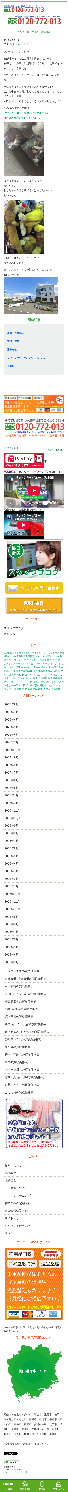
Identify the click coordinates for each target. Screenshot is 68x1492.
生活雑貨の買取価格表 (19, 1092)
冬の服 (10, 366)
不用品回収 (39, 667)
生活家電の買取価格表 (19, 986)
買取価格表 (25, 1489)
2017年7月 (11, 772)
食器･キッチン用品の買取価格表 (26, 1024)
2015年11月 (12, 901)
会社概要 (10, 1172)
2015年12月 (12, 893)
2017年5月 (11, 787)
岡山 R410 (28, 674)
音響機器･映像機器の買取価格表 (26, 978)
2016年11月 (12, 810)
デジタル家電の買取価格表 (22, 971)
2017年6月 (11, 780)
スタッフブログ (14, 628)
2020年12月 (12, 749)
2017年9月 (11, 757)
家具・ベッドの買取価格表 (22, 1084)
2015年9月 (11, 916)
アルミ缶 (57, 656)
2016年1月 (11, 886)
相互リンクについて (18, 1226)
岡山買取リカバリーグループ (45, 681)
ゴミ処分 (34, 660)
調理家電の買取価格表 (19, 1016)
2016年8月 (11, 833)
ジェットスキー (12, 663)
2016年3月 (11, 871)
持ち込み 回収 (19, 44)
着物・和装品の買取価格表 (22, 1054)
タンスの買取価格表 (18, 1047)
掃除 (41, 685)
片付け (12, 689)
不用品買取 (52, 667)
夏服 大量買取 (15, 332)
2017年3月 (11, 803)
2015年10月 (12, 909)
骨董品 (46, 689)
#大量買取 (29, 656)
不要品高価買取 (44, 671)
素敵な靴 (12, 349)
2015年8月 (11, 924)
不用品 (54, 663)
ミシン (24, 663)
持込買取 (33, 685)
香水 (40, 689)
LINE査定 (8, 1489)
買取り (25, 689)
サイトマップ (13, 1218)
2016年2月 (11, 878)
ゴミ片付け (55, 660)
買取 (19, 689)
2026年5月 (11, 727)
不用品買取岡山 (26, 671)
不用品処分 (27, 667)
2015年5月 (11, 947)
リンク (9, 1233)
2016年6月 (11, 848)
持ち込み (9, 634)
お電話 (42, 1489)
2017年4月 (11, 795)
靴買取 (33, 689)
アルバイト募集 (44, 656)
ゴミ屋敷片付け (15, 1187)
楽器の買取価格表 (16, 1062)
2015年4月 (11, 954)
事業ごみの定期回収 (18, 1203)
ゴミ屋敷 (44, 660)
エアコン (8, 660)
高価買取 (56, 689)
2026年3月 (11, 742)
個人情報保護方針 (16, 1210)
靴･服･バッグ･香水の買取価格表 (26, 993)
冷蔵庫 (56, 671)
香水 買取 (13, 341)
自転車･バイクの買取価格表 (23, 1039)
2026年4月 (11, 734)
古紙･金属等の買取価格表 (21, 1009)
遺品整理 (10, 1180)
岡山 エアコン (44, 674)
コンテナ (18, 660)
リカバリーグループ (39, 663)
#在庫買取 (18, 656)
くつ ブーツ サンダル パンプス (26, 357)
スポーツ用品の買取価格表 (22, 1069)
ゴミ (26, 660)
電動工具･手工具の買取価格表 (24, 1077)
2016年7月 (11, 840)
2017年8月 (11, 765)
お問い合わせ (13, 1165)
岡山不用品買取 (29, 678)
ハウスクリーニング (18, 1195)
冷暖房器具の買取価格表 (20, 1001)
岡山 (19, 674)
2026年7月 (11, 712)
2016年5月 (11, 856)
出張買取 (11, 674)
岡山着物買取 (45, 678)
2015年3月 (11, 962)
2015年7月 (11, 931)
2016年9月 (11, 825)
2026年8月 (11, 704)
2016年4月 (11, 863)
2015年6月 (11, 939)
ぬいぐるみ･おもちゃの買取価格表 (27, 1031)
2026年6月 (11, 719)
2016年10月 (12, 818)
